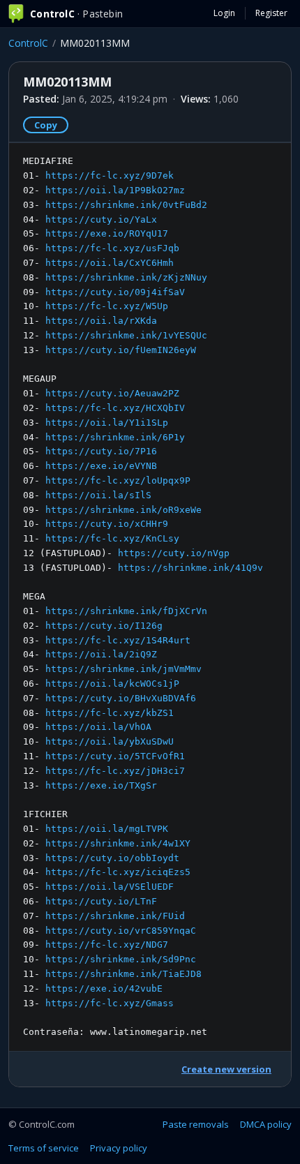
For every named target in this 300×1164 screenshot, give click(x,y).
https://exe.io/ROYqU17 (106, 233)
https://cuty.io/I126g (104, 625)
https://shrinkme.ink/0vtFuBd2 (126, 205)
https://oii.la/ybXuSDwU (109, 741)
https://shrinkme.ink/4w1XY (117, 843)
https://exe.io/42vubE (104, 988)
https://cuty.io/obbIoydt (112, 858)
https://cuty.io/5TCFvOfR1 (115, 756)
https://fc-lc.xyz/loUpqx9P (117, 480)
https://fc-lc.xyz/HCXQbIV (115, 408)
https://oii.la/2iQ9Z (101, 654)
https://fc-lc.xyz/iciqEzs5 (117, 872)
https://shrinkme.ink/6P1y (115, 437)
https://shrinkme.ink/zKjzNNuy (126, 277)
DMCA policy (266, 1124)
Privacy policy (118, 1148)
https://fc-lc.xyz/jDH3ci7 (115, 771)
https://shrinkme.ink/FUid (115, 916)
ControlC (28, 43)
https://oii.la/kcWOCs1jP (112, 683)
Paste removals (196, 1124)
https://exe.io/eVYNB (101, 466)
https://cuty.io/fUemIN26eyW (120, 350)
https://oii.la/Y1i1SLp (106, 422)
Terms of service (43, 1148)
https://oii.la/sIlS (98, 495)
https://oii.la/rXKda (101, 320)
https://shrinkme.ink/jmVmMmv (123, 669)
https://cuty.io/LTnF (101, 901)
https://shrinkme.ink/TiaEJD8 (123, 974)
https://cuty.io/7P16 (101, 451)
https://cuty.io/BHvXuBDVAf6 (120, 698)
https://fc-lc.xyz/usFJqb (112, 248)
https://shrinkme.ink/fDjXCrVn (126, 611)
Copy (45, 125)
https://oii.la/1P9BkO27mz (115, 190)
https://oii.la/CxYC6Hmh (109, 263)
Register (271, 13)
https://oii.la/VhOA (98, 727)
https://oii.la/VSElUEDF (109, 886)
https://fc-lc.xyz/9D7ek (109, 175)
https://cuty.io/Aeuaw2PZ (112, 393)
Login (224, 13)
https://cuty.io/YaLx (101, 219)
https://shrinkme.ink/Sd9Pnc (120, 959)
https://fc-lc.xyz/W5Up (106, 306)
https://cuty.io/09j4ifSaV (115, 292)
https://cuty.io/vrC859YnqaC (120, 930)
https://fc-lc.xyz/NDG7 (106, 944)
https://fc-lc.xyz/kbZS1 (109, 713)
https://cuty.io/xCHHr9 (106, 523)
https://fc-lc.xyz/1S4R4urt (117, 640)
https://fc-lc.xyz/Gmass (109, 1003)
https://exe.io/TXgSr (101, 785)
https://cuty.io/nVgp (174, 553)
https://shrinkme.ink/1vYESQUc (126, 335)
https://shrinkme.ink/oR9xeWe (123, 510)
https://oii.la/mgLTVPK (106, 828)
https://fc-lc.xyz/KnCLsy (112, 538)
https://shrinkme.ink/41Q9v (190, 567)
